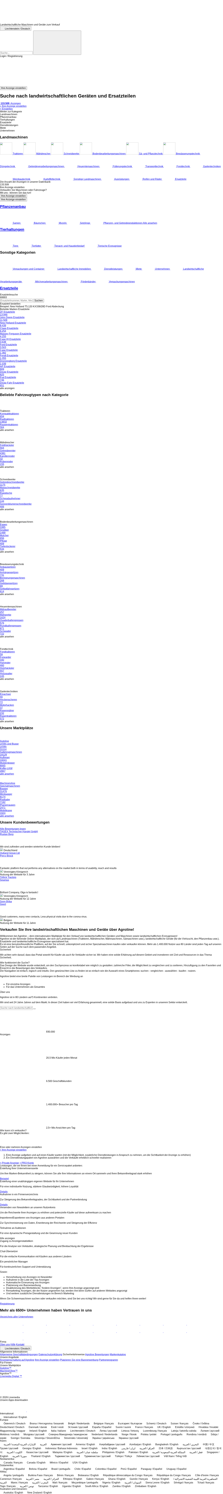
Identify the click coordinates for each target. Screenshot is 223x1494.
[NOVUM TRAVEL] (11, 1331)
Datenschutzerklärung (50, 1354)
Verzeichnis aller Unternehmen (16, 1316)
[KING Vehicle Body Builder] (58, 1331)
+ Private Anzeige (9, 1163)
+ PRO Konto (27, 1163)
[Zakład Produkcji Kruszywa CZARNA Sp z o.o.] (198, 1324)
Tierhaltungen (12, 229)
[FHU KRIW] (175, 1324)
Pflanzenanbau (13, 206)
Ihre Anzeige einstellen (13, 196)
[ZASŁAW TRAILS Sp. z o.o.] (81, 1331)
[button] (111, 72)
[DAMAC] (11, 1324)
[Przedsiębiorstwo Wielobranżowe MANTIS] (152, 1331)
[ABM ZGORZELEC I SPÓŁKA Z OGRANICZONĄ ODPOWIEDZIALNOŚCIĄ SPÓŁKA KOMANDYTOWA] (11, 1339)
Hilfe (12, 1344)
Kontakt (20, 1344)
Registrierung (7, 1303)
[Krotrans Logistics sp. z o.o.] (175, 1331)
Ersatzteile (9, 288)
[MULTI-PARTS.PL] (105, 1324)
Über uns (5, 1344)
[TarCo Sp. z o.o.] (35, 1324)
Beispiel (4, 1178)
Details (4, 1191)
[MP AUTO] (128, 1331)
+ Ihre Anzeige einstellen (13, 1150)
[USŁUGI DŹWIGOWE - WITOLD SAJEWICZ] (35, 1331)
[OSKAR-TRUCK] (81, 1324)
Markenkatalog (118, 1354)
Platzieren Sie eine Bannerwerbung (79, 1360)
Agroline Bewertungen (97, 1354)
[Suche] (57, 43)
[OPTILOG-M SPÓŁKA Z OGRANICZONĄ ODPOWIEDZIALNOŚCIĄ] (105, 1331)
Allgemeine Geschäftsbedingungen (19, 1354)
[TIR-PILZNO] (128, 1324)
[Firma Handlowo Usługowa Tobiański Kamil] (58, 1324)
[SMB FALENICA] (34, 1339)
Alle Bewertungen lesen (13, 828)
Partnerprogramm (108, 1360)
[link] (111, 185)
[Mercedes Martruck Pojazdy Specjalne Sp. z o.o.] (152, 1324)
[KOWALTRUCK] (198, 1331)
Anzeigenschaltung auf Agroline (17, 1360)
